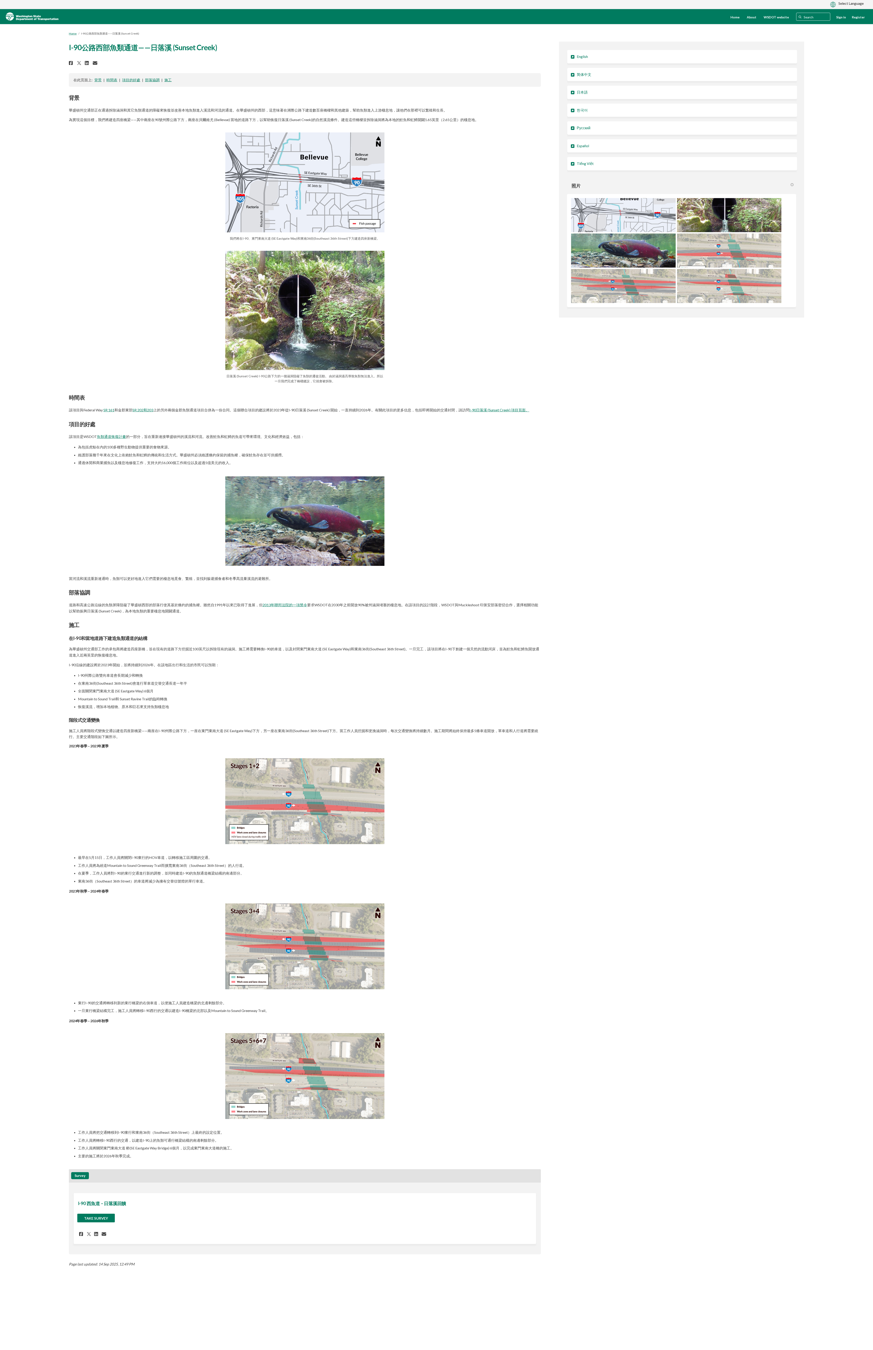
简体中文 (584, 74)
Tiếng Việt (585, 163)
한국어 (582, 110)
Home (73, 33)
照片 (576, 185)
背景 (98, 80)
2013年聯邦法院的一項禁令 (285, 605)
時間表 (111, 80)
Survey (80, 1175)
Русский (583, 128)
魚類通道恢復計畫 (111, 436)
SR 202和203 (143, 410)
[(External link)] (304, 182)
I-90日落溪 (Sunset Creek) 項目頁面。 (499, 410)
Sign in (841, 17)
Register (858, 17)
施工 (168, 80)
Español (583, 146)
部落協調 (152, 80)
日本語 (582, 92)
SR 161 (108, 410)
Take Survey (96, 1218)
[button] (71, 63)
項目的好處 (131, 80)
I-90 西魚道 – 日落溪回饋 (102, 1203)
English (582, 56)
